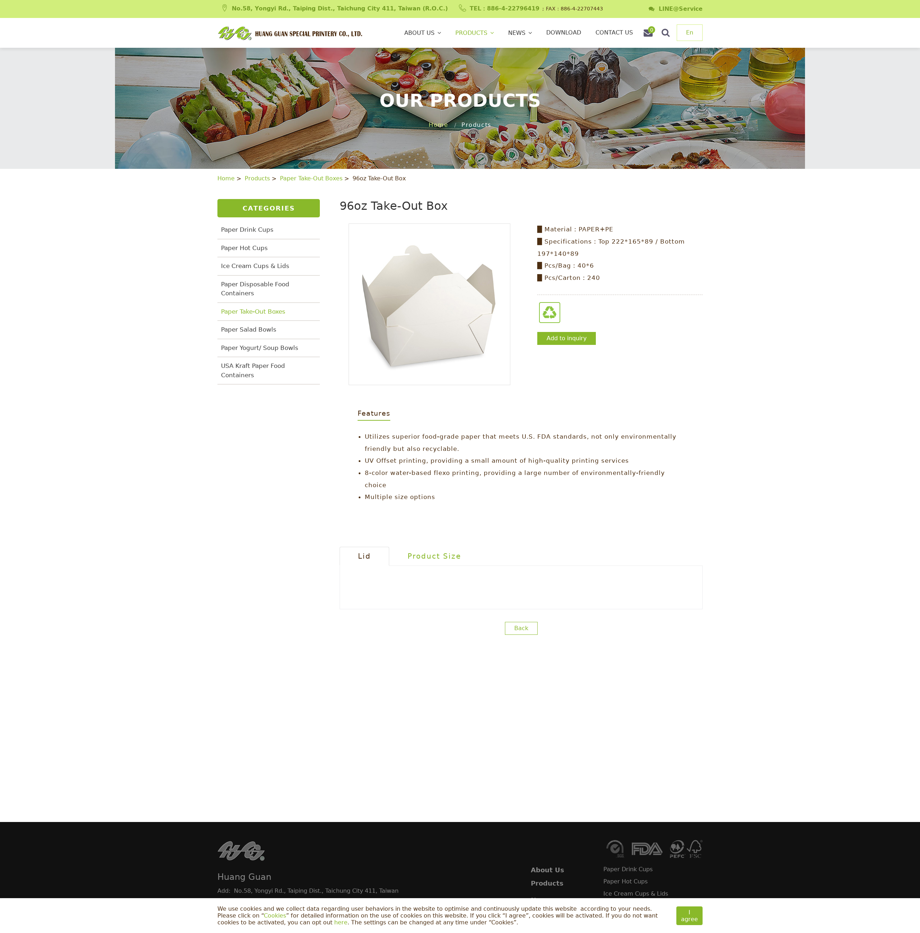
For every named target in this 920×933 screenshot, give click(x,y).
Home (438, 125)
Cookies (275, 915)
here (341, 922)
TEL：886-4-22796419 (504, 8)
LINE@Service (678, 9)
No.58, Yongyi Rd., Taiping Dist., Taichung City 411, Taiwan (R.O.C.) (340, 8)
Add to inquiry (566, 338)
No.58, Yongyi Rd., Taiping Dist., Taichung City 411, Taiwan (316, 890)
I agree (689, 916)
